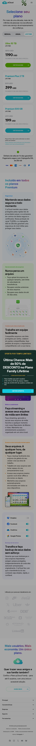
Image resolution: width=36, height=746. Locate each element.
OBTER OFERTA (18, 391)
